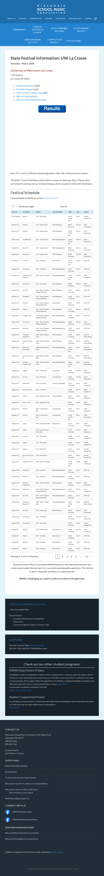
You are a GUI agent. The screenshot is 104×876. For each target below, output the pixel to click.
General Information (25, 85)
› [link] (91, 556)
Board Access (11, 772)
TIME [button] (70, 212)
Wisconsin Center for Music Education (21, 789)
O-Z (56, 198)
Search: (63, 206)
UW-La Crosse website (27, 96)
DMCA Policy (57, 852)
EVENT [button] (38, 212)
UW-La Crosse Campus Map (29, 92)
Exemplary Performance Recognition (28, 618)
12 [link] (86, 556)
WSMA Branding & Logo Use (17, 798)
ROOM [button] (86, 212)
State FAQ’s (18, 622)
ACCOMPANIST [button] (57, 212)
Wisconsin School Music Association (52, 9)
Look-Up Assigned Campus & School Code (31, 625)
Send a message (37, 645)
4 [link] (71, 556)
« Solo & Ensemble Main (19, 609)
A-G (46, 198)
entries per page (26, 206)
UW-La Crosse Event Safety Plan (31, 99)
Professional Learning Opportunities (20, 777)
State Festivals (15, 615)
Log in (76, 869)
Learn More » (62, 684)
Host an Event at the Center (21, 792)
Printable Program (24, 89)
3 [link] (66, 556)
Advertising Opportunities (16, 766)
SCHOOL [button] (15, 212)
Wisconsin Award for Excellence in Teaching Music (26, 783)
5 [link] (76, 556)
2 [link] (62, 556)
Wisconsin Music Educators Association (22, 833)
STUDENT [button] (26, 212)
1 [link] (57, 556)
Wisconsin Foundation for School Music (21, 839)
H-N (51, 198)
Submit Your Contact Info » (20, 690)
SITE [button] (77, 212)
